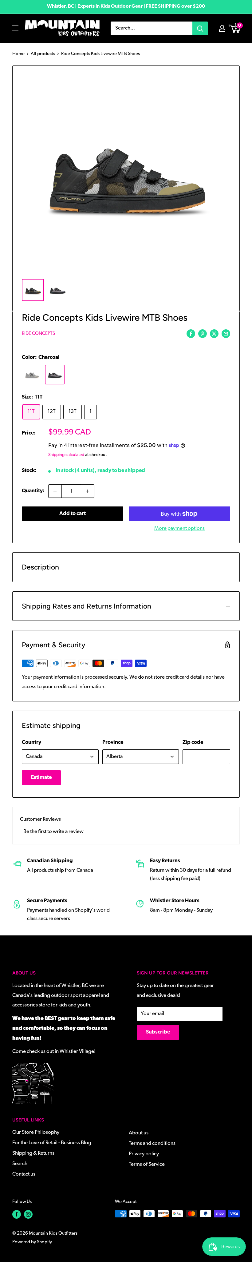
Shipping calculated (66, 455)
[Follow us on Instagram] (28, 1214)
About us (138, 1133)
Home (18, 54)
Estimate (41, 777)
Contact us (23, 1174)
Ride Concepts (38, 333)
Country (31, 742)
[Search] (200, 28)
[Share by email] (226, 334)
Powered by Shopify (32, 1242)
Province (112, 742)
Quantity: (33, 491)
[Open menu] (15, 28)
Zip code (193, 742)
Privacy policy (144, 1154)
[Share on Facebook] (191, 334)
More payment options (179, 528)
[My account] (222, 28)
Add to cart (72, 513)
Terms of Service (147, 1164)
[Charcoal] (55, 374)
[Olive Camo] (32, 374)
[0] (234, 28)
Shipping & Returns (33, 1153)
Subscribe (158, 1032)
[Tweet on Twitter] (214, 334)
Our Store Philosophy (35, 1132)
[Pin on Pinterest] (202, 334)
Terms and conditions (152, 1143)
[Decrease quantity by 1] (55, 491)
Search (19, 1163)
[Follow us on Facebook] (16, 1214)
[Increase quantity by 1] (87, 491)
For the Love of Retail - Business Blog (51, 1142)
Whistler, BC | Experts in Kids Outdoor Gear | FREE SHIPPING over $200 (126, 6)
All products (43, 54)
